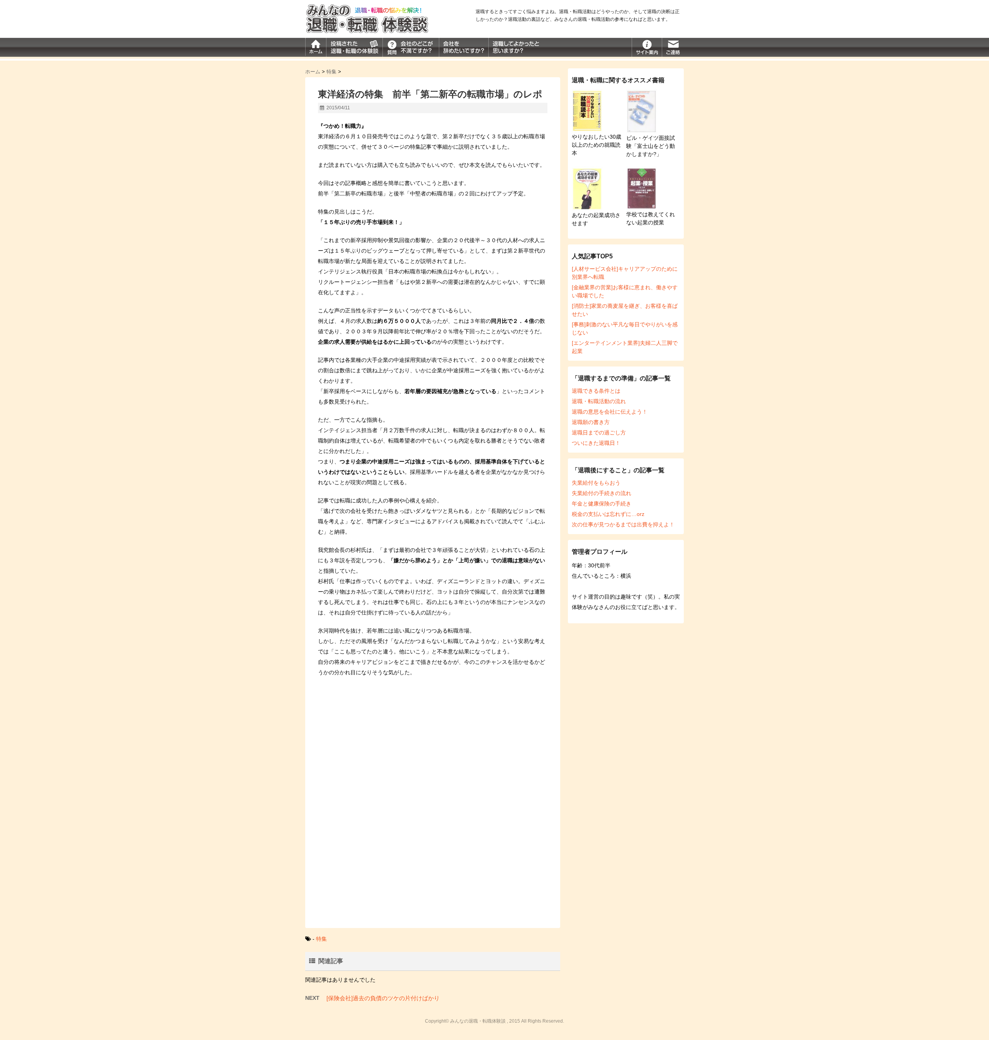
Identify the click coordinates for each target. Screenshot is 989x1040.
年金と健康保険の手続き (601, 503)
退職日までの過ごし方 (599, 432)
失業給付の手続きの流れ (601, 493)
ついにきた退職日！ (596, 443)
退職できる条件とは (596, 391)
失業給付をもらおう (596, 483)
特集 (321, 939)
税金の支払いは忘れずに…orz (608, 514)
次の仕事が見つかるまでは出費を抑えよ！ (623, 524)
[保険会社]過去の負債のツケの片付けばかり (383, 998)
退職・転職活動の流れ (599, 401)
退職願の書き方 (591, 422)
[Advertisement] (433, 747)
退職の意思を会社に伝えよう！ (609, 412)
